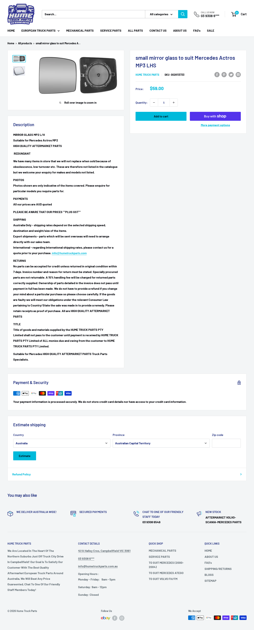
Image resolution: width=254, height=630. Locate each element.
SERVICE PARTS (110, 30)
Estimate (24, 456)
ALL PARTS (135, 30)
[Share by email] (238, 74)
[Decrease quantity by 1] (154, 102)
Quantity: (142, 102)
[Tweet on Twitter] (231, 74)
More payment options (215, 125)
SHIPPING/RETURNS (218, 568)
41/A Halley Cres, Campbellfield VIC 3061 (104, 550)
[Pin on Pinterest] (224, 74)
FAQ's (196, 30)
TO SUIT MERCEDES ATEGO (166, 573)
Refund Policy (21, 474)
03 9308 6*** (210, 16)
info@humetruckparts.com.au (98, 566)
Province (119, 434)
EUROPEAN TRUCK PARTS (38, 30)
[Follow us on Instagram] (121, 618)
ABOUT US (180, 30)
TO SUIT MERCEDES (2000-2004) (166, 564)
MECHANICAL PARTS (80, 30)
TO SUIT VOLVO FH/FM (163, 579)
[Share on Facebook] (217, 74)
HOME (11, 30)
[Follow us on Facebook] (114, 618)
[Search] (182, 14)
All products (25, 43)
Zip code (217, 434)
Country (18, 434)
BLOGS (209, 574)
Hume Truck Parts (147, 74)
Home (10, 43)
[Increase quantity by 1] (174, 102)
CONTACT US (158, 30)
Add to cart (161, 116)
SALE (210, 30)
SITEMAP (210, 580)
